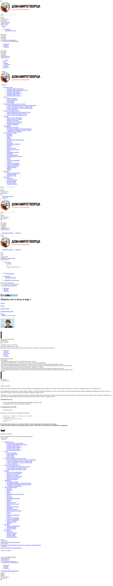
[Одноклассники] (4, 295)
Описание (6, 350)
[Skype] (14, 295)
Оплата (6, 354)
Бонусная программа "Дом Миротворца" (11, 548)
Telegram (6, 45)
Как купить (7, 353)
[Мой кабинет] (1, 231)
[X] (8, 295)
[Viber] (10, 295)
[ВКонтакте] (1, 295)
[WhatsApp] (12, 295)
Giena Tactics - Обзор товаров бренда (10, 542)
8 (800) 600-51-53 (5, 22)
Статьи (2, 539)
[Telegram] (17, 295)
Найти (2, 574)
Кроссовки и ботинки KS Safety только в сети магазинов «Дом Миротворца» (21, 545)
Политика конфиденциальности (10, 571)
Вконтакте (6, 44)
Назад (9, 263)
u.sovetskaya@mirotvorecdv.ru (9, 40)
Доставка (6, 356)
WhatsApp (6, 47)
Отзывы (6, 352)
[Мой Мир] (6, 295)
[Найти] (2, 16)
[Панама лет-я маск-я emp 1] (7, 329)
